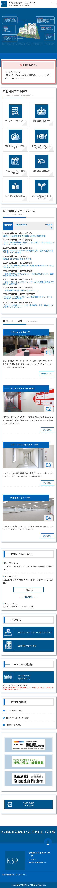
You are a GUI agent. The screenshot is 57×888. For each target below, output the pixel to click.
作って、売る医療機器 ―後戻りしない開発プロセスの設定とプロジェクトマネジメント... (28, 243)
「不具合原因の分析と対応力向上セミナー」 (21, 290)
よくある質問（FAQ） (15, 710)
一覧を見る (28, 589)
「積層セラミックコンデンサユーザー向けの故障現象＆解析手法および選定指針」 (28, 283)
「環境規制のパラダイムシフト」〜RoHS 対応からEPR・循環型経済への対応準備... (28, 274)
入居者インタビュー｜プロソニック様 (18, 606)
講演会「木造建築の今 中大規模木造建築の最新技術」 (25, 236)
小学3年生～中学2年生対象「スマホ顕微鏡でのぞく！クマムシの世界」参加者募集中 (27, 297)
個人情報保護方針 (8, 875)
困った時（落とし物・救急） (18, 717)
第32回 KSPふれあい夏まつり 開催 (17, 259)
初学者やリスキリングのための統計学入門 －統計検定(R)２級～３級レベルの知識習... (28, 251)
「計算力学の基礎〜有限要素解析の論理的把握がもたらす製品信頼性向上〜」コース (28, 266)
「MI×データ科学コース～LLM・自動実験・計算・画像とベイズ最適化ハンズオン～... (28, 306)
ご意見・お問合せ (13, 725)
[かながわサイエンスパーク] (20, 4)
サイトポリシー (21, 875)
